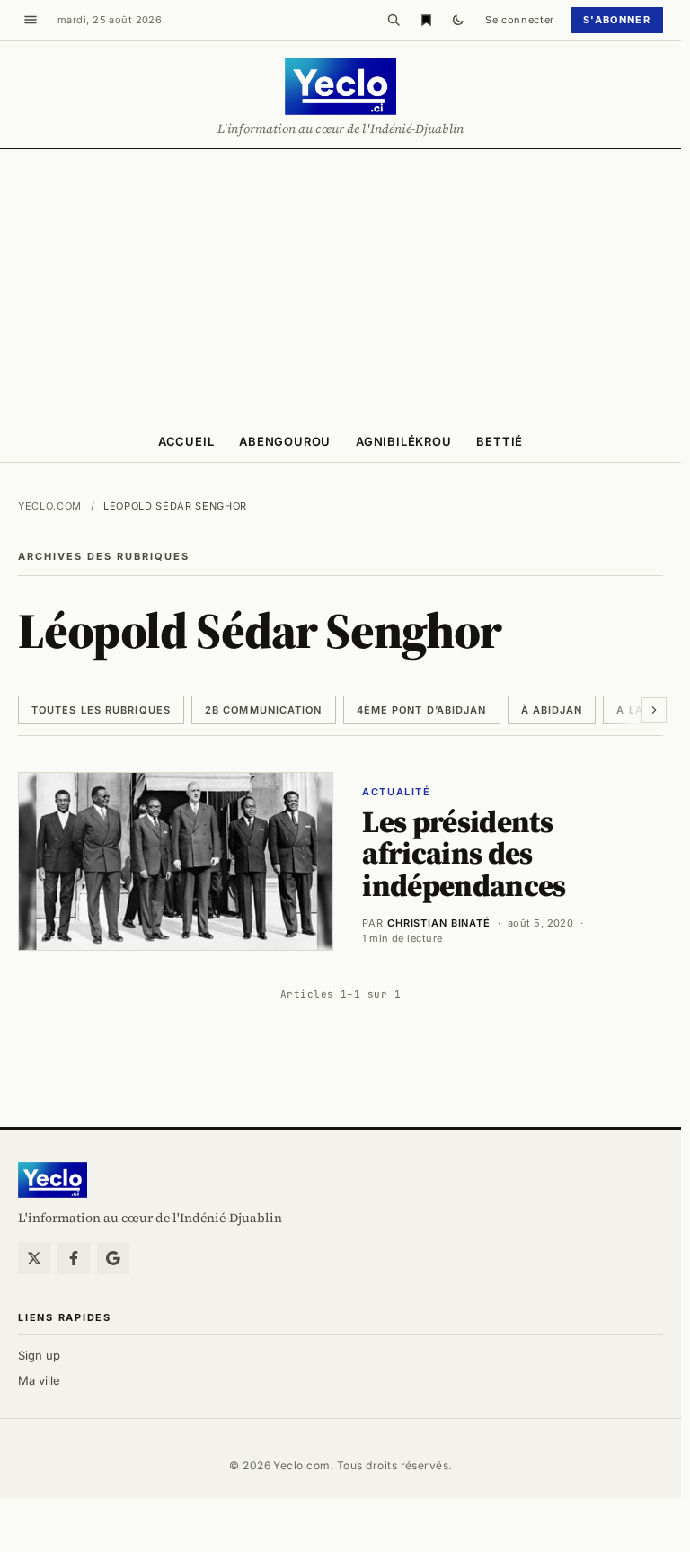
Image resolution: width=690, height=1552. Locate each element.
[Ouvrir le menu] (30, 19)
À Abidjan (552, 710)
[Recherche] (393, 19)
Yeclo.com (50, 506)
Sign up (39, 1355)
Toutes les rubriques (101, 710)
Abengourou (285, 441)
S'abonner (616, 19)
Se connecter (519, 19)
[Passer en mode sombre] (458, 19)
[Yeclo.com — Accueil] (52, 1180)
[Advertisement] (345, 284)
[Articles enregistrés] (425, 19)
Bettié (499, 441)
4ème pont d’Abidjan (422, 710)
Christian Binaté (439, 923)
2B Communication (264, 710)
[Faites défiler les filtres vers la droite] (654, 710)
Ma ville (39, 1380)
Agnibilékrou (403, 441)
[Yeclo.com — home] (340, 86)
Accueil (186, 441)
